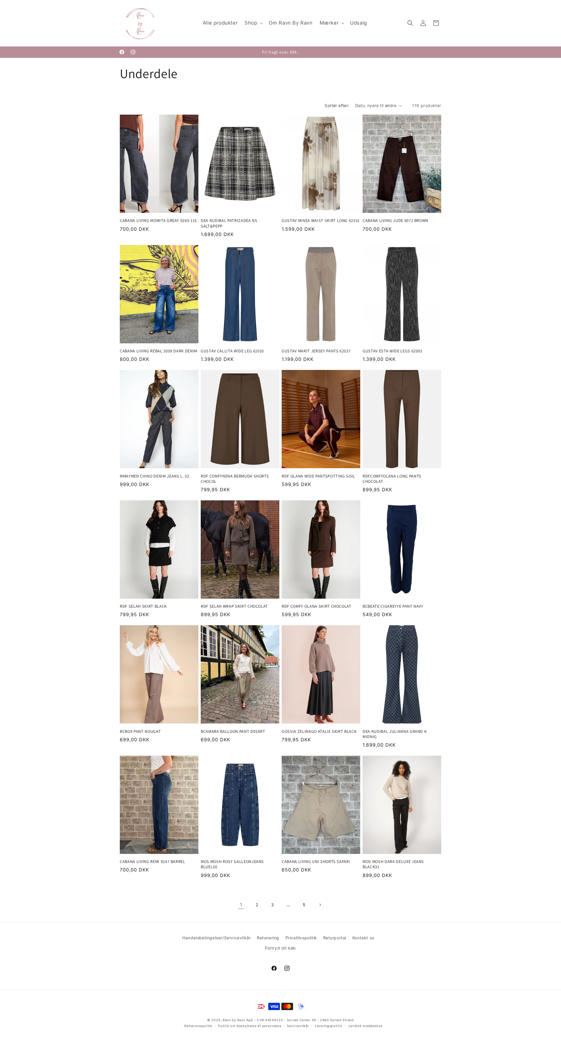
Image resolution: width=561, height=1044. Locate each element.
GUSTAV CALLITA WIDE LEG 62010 (232, 351)
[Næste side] (320, 904)
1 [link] (241, 904)
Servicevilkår (298, 1026)
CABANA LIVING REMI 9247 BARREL (152, 861)
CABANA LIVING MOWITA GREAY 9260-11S (158, 220)
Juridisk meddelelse (365, 1026)
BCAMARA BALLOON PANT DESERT (233, 731)
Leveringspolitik (328, 1026)
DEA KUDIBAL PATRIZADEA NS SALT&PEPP (229, 223)
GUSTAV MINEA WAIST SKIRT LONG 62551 (321, 220)
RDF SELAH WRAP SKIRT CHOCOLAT (234, 606)
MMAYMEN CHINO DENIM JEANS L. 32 (154, 476)
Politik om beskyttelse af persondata (249, 1026)
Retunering (268, 937)
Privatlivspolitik (301, 937)
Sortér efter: (337, 105)
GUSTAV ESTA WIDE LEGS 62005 (393, 351)
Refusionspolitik (198, 1026)
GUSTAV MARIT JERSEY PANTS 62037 (316, 351)
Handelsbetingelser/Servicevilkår (216, 937)
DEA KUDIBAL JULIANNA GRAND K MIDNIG (395, 734)
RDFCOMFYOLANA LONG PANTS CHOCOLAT (392, 478)
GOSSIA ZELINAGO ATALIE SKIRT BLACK (319, 731)
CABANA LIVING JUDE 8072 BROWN (395, 220)
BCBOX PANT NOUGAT (140, 731)
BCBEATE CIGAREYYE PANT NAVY (393, 606)
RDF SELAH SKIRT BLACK (143, 606)
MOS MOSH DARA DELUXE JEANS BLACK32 (393, 864)
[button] (253, 23)
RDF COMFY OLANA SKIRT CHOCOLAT (317, 606)
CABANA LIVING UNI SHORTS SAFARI (316, 861)
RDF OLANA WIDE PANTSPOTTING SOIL (318, 476)
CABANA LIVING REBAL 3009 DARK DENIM (158, 351)
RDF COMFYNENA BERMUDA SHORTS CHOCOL (235, 478)
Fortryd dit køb (280, 947)
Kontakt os (363, 937)
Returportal (335, 937)
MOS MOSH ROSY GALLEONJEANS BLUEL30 (232, 864)
